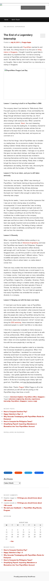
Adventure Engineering (30, 243)
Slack (23, 123)
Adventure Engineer (17, 397)
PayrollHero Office (30, 397)
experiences (36, 399)
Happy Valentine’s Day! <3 (13, 414)
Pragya (21, 387)
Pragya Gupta (26, 42)
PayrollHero (27, 47)
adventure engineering (16, 399)
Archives (8, 479)
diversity (28, 399)
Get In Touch (16, 20)
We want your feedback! (12, 508)
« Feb (11, 541)
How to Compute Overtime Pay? (15, 411)
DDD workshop (16, 322)
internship (7, 401)
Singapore (41, 397)
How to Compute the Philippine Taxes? (18, 421)
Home (6, 20)
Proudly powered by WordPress (24, 576)
